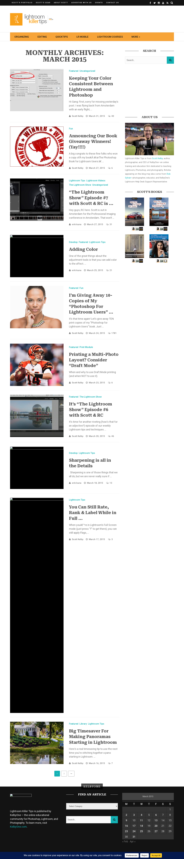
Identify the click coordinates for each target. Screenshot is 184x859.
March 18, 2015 (95, 483)
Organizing (21, 36)
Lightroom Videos (95, 180)
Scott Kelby (77, 116)
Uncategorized (87, 71)
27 (156, 831)
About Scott (61, 3)
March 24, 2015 (97, 333)
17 (134, 825)
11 (141, 820)
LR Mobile (82, 36)
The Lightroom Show (80, 185)
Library (83, 723)
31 (111, 224)
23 (126, 831)
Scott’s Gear (43, 3)
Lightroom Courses (110, 36)
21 (111, 270)
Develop (73, 242)
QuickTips (61, 36)
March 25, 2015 (95, 270)
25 (141, 831)
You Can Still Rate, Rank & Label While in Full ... (92, 513)
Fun (71, 128)
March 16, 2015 (97, 763)
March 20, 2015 (97, 436)
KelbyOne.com (18, 826)
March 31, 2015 (97, 116)
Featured (73, 71)
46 (112, 436)
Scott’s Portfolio (22, 3)
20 (156, 825)
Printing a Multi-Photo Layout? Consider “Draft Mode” (93, 360)
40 (112, 116)
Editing (42, 36)
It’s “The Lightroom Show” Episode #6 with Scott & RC (90, 410)
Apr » (132, 841)
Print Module (86, 347)
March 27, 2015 (97, 168)
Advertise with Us (81, 3)
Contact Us (112, 3)
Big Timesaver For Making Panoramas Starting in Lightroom (93, 737)
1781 (114, 333)
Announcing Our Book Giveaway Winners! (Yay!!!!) (93, 142)
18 (141, 825)
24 (134, 831)
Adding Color (83, 249)
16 (126, 825)
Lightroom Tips (77, 180)
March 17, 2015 (97, 539)
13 (111, 483)
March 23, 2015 (97, 382)
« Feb (125, 841)
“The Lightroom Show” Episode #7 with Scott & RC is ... (91, 198)
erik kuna (76, 224)
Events (99, 3)
